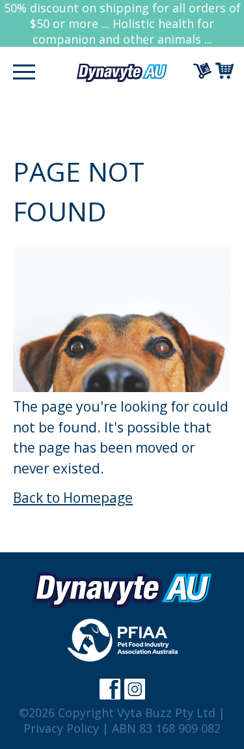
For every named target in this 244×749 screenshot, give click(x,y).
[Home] (122, 72)
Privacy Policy (61, 728)
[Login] (204, 71)
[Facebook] (110, 689)
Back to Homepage (73, 497)
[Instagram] (134, 689)
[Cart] (226, 71)
